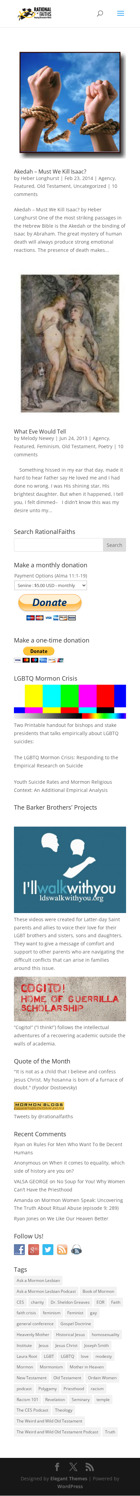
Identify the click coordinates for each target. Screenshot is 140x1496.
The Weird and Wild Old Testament (49, 1421)
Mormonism (51, 1367)
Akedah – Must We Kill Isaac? (50, 171)
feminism (51, 1313)
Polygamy (47, 1389)
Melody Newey (37, 438)
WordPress (70, 1486)
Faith (115, 1302)
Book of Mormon (98, 1291)
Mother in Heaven (87, 1367)
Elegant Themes (68, 1478)
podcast (24, 1389)
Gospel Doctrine (75, 1324)
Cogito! (23, 1027)
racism (97, 1389)
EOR (100, 1302)
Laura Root (27, 1356)
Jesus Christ (66, 1345)
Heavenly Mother (33, 1334)
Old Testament (54, 186)
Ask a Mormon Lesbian (38, 1280)
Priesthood (74, 1389)
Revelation (55, 1399)
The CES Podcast (32, 1410)
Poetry (105, 446)
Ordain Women (102, 1378)
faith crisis (26, 1313)
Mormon (25, 1367)
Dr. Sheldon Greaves (70, 1302)
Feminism (48, 446)
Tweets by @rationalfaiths (43, 1116)
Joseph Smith (96, 1345)
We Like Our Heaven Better (77, 1218)
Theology (63, 1410)
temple (103, 1399)
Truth (110, 1432)
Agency (107, 178)
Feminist (75, 1313)
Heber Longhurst (40, 178)
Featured (24, 186)
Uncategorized (89, 186)
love (85, 1356)
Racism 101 (27, 1399)
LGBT (19, 935)
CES (20, 1302)
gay (93, 1313)
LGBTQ (67, 1356)
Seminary (81, 1399)
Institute (24, 1345)
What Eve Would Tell (40, 431)
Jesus (44, 1345)
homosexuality (105, 1334)
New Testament (32, 1378)
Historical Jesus (70, 1334)
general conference (35, 1324)
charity (37, 1302)
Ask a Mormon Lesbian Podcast (46, 1291)
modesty (103, 1356)
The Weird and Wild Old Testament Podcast (57, 1432)
